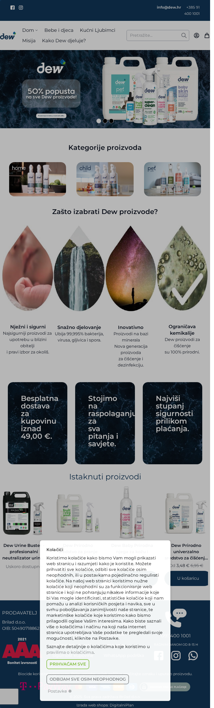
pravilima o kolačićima (70, 652)
